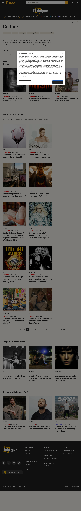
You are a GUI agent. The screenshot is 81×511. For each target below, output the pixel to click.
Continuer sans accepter (59, 53)
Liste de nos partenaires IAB (25, 77)
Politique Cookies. (23, 69)
